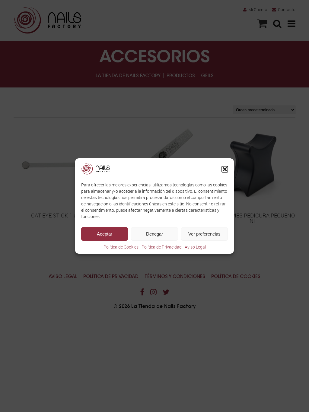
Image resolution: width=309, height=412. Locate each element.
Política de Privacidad (162, 247)
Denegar (154, 233)
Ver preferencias (204, 233)
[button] (225, 169)
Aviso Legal (195, 247)
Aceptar (104, 233)
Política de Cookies (121, 247)
